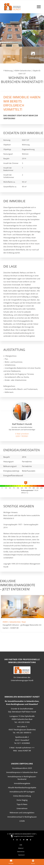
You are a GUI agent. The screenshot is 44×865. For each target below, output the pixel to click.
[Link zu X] (20, 839)
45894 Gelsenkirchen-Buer (22, 719)
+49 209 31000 (24, 722)
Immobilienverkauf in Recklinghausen (22, 817)
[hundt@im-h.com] (22, 433)
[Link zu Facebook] (13, 839)
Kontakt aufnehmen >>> (25, 747)
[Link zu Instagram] (17, 839)
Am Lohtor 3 (22, 726)
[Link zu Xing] (30, 839)
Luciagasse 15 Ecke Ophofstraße (22, 716)
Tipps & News (22, 804)
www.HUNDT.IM (24, 750)
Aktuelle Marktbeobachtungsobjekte (22, 787)
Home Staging (22, 800)
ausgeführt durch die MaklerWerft (24, 836)
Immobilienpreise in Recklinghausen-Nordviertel (22, 777)
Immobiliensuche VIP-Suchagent (22, 792)
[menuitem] (38, 6)
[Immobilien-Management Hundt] (18, 8)
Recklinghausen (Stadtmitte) (22, 729)
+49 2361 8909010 (23, 732)
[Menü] (38, 6)
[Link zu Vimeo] (23, 839)
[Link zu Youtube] (27, 839)
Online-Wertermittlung (22, 796)
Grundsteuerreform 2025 (22, 768)
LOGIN (22, 821)
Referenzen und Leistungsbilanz (22, 812)
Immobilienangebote (22, 783)
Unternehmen (22, 808)
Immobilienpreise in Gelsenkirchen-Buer (22, 772)
